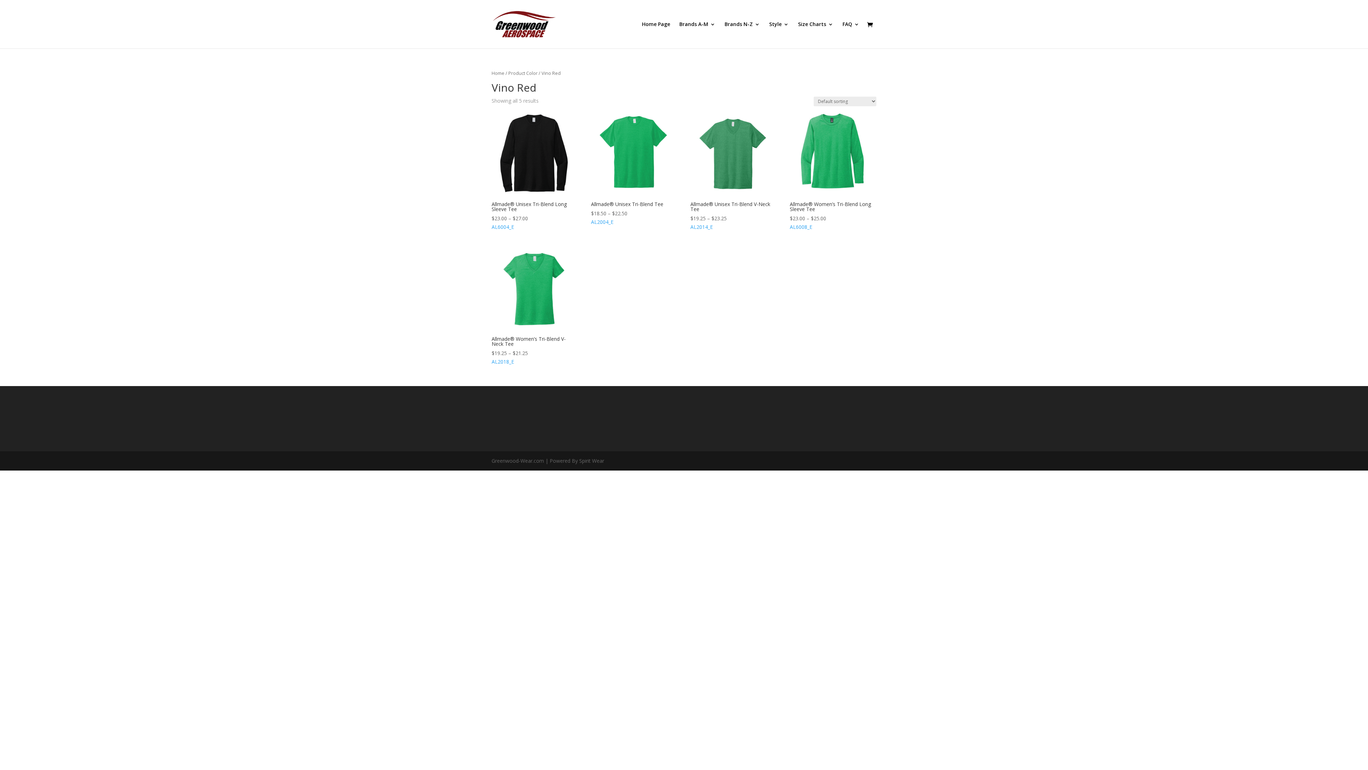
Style (775, 24)
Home (498, 73)
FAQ (847, 24)
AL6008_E (830, 215)
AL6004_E (529, 215)
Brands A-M (693, 24)
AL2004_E (627, 213)
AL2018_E (529, 350)
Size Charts (812, 24)
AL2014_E (730, 215)
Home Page (656, 24)
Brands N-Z (739, 24)
